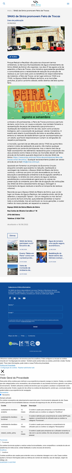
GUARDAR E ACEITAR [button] (8, 462)
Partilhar (14, 57)
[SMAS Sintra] (36, 3)
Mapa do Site (12, 336)
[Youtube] (24, 299)
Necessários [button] (4, 392)
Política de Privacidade (7, 365)
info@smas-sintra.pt (30, 162)
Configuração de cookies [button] (8, 368)
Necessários (6, 395)
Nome (11, 305)
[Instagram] (14, 299)
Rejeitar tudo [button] (22, 368)
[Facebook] (10, 299)
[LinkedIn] (19, 299)
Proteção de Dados (26, 321)
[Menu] (67, 4)
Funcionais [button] (3, 440)
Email (11, 312)
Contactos (31, 336)
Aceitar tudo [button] (30, 368)
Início (9, 11)
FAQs (22, 336)
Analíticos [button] (3, 450)
